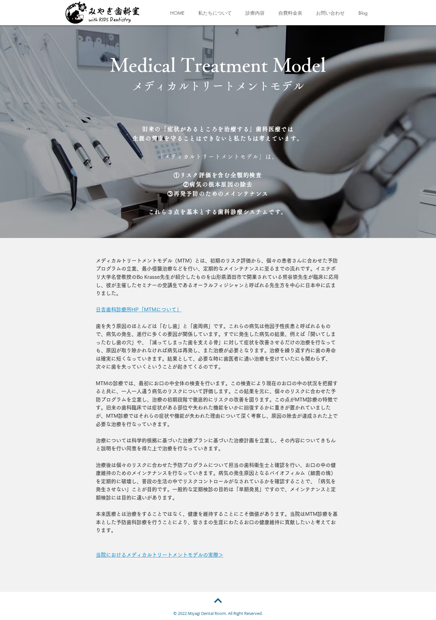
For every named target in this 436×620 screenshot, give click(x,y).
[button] (214, 13)
